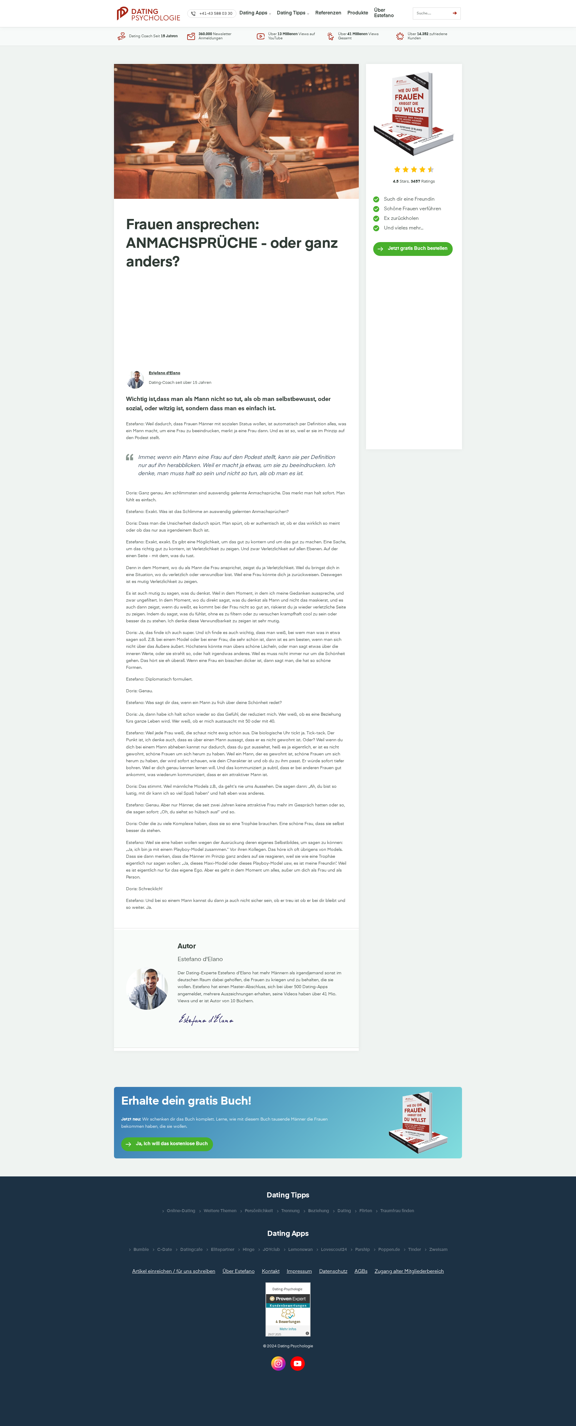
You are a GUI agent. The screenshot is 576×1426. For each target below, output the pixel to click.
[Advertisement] (236, 321)
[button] (211, 13)
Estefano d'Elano (164, 373)
